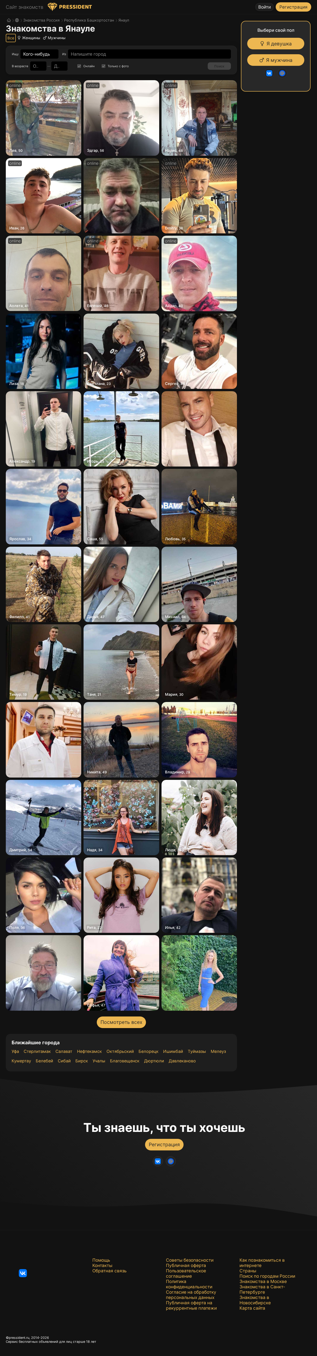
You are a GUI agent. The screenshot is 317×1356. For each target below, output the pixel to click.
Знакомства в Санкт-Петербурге (262, 1289)
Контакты (102, 1265)
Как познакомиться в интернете (262, 1263)
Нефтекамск (89, 1051)
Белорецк (148, 1051)
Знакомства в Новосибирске (255, 1300)
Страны (247, 1270)
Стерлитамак (37, 1051)
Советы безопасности (189, 1260)
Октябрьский (120, 1051)
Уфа (15, 1051)
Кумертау (21, 1060)
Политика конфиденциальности (189, 1284)
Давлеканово (182, 1060)
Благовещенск (124, 1060)
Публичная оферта (186, 1265)
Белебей (44, 1060)
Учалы (99, 1060)
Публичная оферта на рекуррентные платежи (191, 1305)
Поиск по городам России (267, 1276)
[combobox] (36, 54)
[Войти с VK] (268, 73)
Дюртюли (154, 1060)
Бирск (81, 1060)
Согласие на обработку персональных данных (191, 1294)
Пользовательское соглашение (186, 1273)
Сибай (64, 1060)
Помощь (101, 1260)
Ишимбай (173, 1051)
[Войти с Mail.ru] (281, 73)
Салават (63, 1051)
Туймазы (197, 1051)
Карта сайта (252, 1308)
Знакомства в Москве (263, 1281)
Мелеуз (218, 1051)
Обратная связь (109, 1270)
